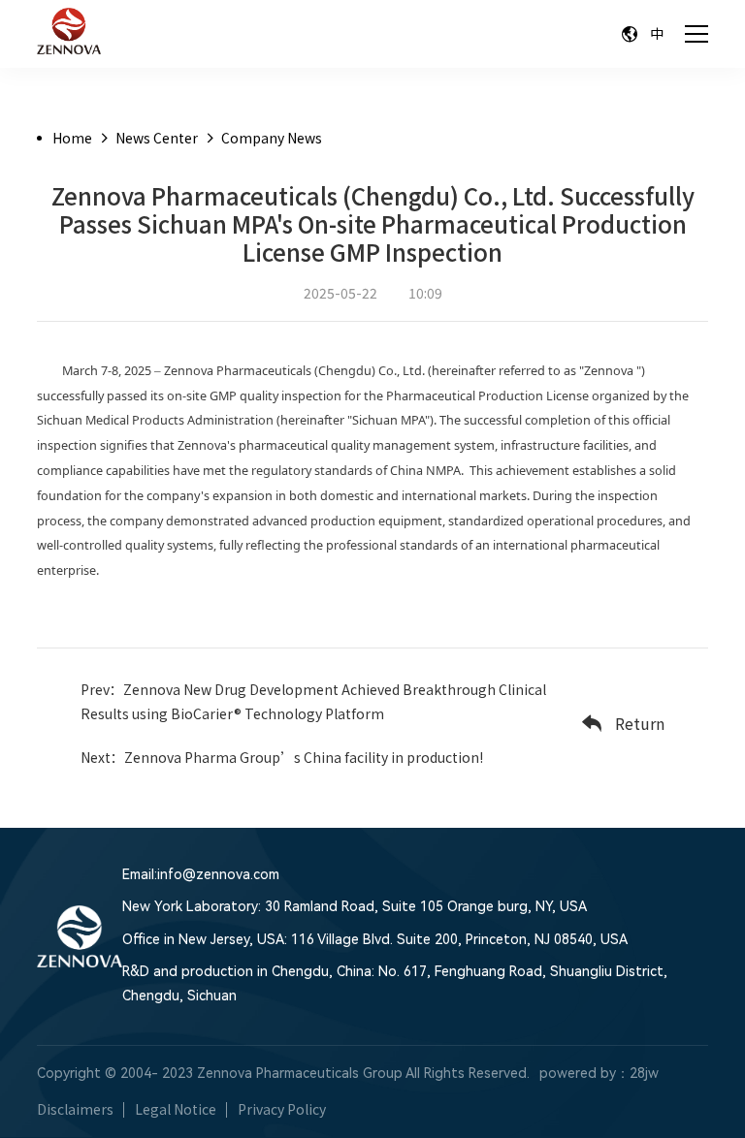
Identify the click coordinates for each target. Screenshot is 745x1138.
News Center (156, 137)
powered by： (584, 1073)
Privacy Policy (282, 1109)
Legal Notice (175, 1109)
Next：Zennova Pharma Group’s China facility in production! (282, 757)
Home (72, 137)
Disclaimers (75, 1109)
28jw (644, 1073)
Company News (271, 137)
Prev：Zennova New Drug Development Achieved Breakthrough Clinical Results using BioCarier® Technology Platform (313, 701)
